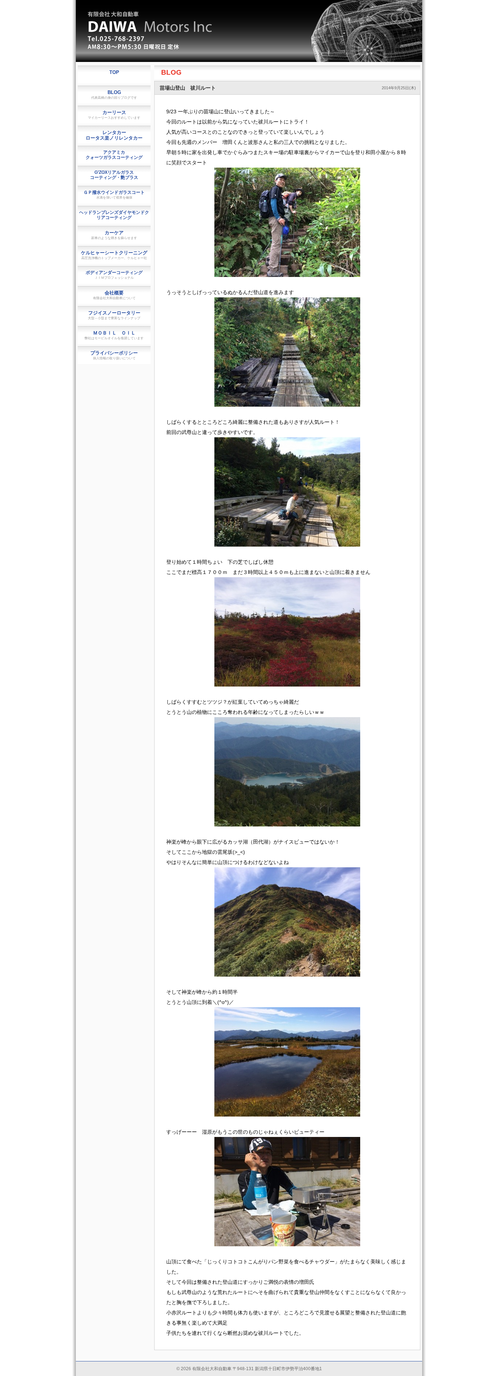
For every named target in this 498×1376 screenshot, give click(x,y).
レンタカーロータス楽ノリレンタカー (114, 135)
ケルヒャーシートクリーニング (114, 255)
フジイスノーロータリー (114, 315)
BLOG (171, 72)
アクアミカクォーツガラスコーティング (114, 155)
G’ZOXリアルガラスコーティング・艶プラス (114, 175)
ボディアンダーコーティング (114, 275)
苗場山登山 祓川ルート (188, 88)
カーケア (114, 235)
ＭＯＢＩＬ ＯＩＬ (114, 335)
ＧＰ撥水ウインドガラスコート (114, 194)
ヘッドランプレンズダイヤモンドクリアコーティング (114, 215)
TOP (114, 72)
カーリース (114, 115)
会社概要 (114, 295)
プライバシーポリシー (114, 355)
